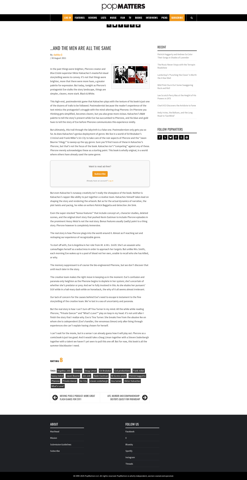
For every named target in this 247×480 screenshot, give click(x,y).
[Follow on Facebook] (120, 24)
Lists (103, 17)
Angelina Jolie (64, 370)
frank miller (138, 370)
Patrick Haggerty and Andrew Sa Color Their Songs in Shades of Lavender (174, 56)
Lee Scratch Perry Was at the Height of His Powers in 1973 (176, 97)
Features (80, 17)
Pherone (55, 380)
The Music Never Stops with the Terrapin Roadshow (176, 66)
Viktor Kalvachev (132, 380)
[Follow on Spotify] (138, 24)
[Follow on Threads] (132, 24)
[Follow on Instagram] (126, 24)
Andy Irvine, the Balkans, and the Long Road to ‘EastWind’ (175, 114)
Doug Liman (90, 370)
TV (130, 17)
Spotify (128, 451)
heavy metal (57, 375)
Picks (164, 17)
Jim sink (87, 375)
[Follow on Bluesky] (114, 24)
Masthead (54, 431)
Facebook (129, 431)
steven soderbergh (99, 380)
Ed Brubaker (105, 370)
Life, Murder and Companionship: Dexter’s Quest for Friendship (123, 397)
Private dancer (70, 380)
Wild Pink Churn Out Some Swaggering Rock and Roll (175, 87)
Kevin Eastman (101, 375)
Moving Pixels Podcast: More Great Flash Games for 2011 (77, 397)
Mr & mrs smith (118, 375)
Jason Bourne (73, 375)
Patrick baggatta (137, 375)
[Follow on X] (109, 24)
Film (122, 17)
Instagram (130, 457)
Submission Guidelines (60, 444)
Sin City (83, 380)
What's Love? (57, 386)
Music (113, 17)
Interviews (152, 17)
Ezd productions (122, 370)
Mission (53, 438)
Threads (129, 463)
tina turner (116, 380)
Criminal (78, 370)
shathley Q (57, 54)
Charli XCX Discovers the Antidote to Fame (176, 105)
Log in (110, 181)
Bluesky (129, 444)
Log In (67, 17)
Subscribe (177, 17)
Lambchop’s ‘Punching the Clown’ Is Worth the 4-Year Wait (177, 76)
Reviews (92, 17)
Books (138, 17)
